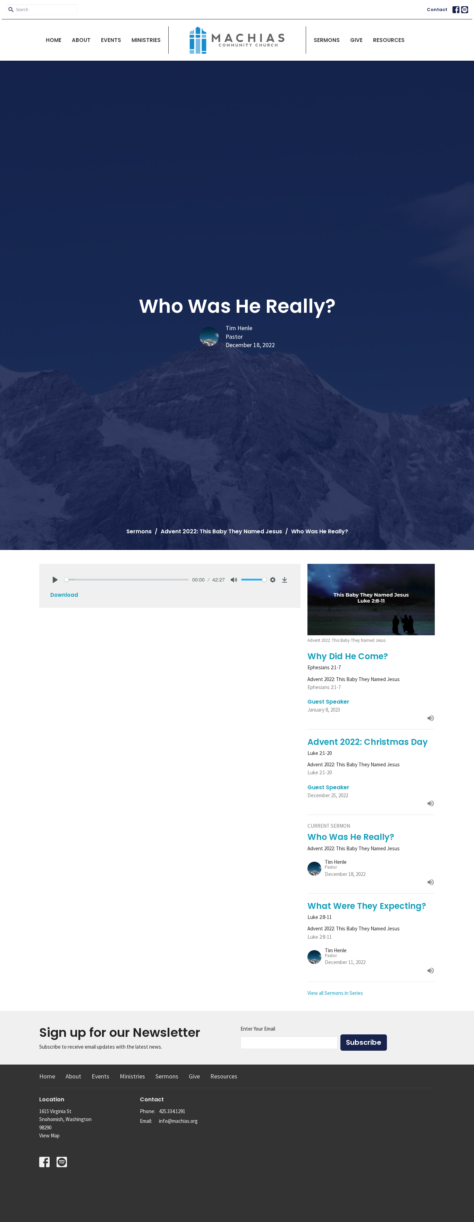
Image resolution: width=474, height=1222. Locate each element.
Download (64, 595)
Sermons (327, 40)
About (81, 40)
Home (53, 40)
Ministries (146, 40)
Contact (437, 9)
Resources (389, 40)
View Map (49, 1135)
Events (111, 40)
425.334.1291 (172, 1111)
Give (356, 40)
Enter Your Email (257, 1028)
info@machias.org (178, 1121)
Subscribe (363, 1042)
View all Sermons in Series (335, 993)
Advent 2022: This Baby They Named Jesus (221, 531)
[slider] (126, 579)
